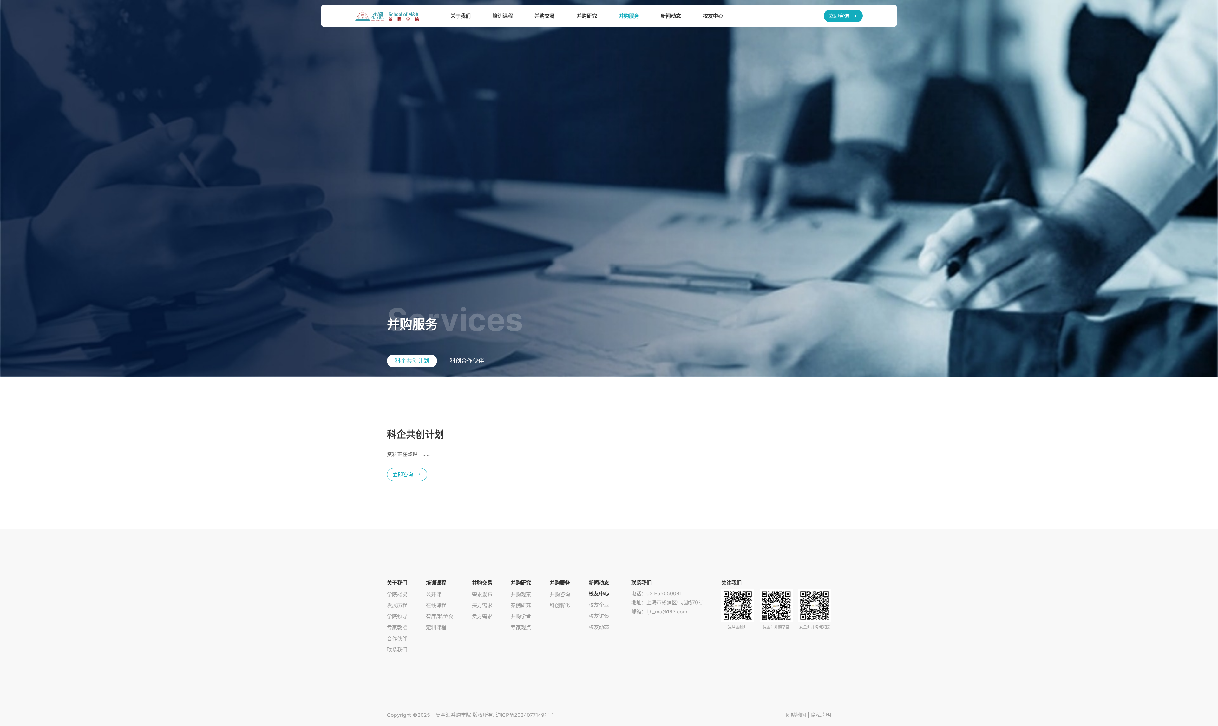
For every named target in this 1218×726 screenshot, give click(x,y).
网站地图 (796, 715)
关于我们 (460, 16)
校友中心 (713, 16)
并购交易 (544, 16)
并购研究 (587, 16)
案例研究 (521, 605)
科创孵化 (560, 605)
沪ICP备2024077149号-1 (525, 715)
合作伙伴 (397, 638)
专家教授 (397, 627)
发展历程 (397, 605)
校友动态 (599, 627)
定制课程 (436, 627)
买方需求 (482, 605)
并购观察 (521, 594)
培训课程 (503, 16)
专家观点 (521, 627)
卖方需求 (482, 616)
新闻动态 (671, 16)
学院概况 (397, 594)
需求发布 (482, 594)
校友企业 (599, 605)
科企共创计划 (412, 360)
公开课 (433, 594)
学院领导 (397, 616)
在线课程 (436, 605)
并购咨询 (560, 594)
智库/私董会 (439, 616)
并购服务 (629, 16)
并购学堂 (521, 616)
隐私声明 (821, 715)
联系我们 (397, 649)
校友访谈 (599, 616)
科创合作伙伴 (467, 360)
